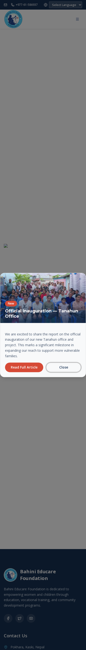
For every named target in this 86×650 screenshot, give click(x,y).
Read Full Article (24, 367)
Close (63, 367)
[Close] (80, 279)
